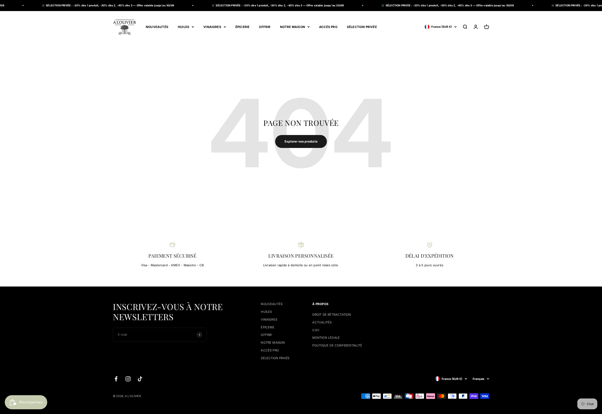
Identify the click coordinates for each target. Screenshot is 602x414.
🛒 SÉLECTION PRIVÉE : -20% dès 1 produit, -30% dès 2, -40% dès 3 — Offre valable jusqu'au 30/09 (90, 5)
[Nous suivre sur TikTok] (140, 379)
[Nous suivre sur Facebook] (116, 379)
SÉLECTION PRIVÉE (362, 26)
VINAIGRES (212, 26)
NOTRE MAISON (292, 26)
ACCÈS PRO (328, 26)
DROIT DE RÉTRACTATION (331, 314)
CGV (315, 330)
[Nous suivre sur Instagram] (128, 379)
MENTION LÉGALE (326, 337)
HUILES (183, 26)
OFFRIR (264, 26)
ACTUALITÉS (322, 322)
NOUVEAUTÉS (157, 26)
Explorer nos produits (301, 141)
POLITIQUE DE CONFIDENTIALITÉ (337, 345)
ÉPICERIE (242, 26)
